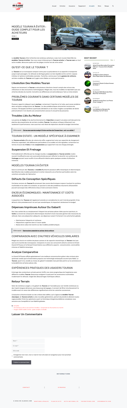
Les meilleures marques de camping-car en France (101, 110)
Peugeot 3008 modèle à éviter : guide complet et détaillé (30, 309)
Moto (99, 6)
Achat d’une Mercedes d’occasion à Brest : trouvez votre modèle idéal (103, 67)
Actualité (91, 6)
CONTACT (26, 387)
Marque (107, 6)
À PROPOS (62, 387)
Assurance (72, 6)
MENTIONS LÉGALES (41, 401)
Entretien (62, 6)
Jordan (14, 36)
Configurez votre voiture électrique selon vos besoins (102, 75)
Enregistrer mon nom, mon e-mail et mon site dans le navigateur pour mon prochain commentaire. (42, 356)
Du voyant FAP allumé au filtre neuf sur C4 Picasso (102, 92)
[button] (113, 6)
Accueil (54, 6)
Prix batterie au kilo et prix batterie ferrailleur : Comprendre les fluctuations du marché (38, 307)
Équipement (82, 6)
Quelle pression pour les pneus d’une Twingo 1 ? (103, 101)
